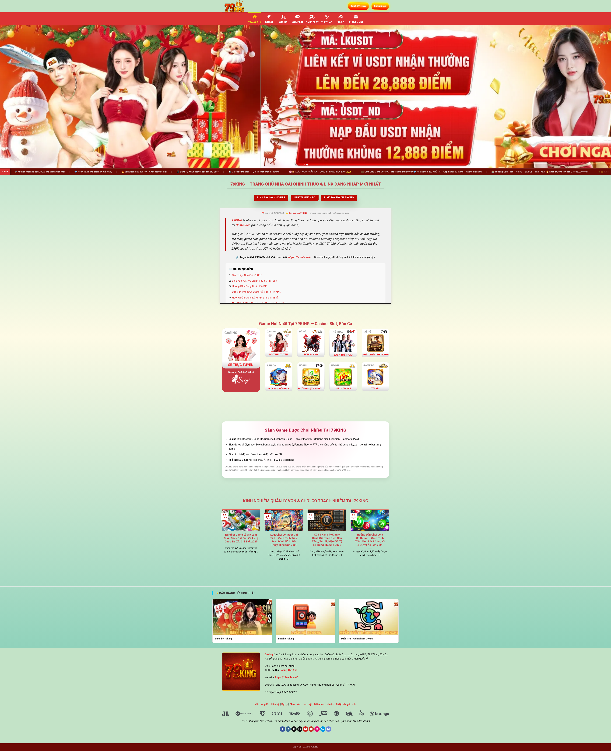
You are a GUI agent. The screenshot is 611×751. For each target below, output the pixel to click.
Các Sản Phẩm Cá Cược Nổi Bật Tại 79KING (256, 292)
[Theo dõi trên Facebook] (282, 729)
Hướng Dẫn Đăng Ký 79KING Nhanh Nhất (255, 297)
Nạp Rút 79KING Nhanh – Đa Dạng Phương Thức (259, 303)
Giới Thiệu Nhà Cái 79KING (247, 275)
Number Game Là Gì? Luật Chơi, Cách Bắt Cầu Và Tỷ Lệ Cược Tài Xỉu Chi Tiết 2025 (241, 538)
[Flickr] (317, 729)
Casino (283, 22)
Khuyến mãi (356, 22)
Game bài (297, 22)
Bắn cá (269, 22)
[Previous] (16, 96)
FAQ (338, 704)
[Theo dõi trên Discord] (328, 729)
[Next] (595, 96)
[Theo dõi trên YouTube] (311, 729)
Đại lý (284, 704)
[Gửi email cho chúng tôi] (299, 729)
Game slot (312, 22)
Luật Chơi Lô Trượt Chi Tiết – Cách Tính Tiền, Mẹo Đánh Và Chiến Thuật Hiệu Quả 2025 (284, 540)
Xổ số (340, 22)
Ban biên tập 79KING (298, 213)
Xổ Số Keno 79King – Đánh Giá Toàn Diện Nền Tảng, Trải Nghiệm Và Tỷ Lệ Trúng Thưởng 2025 (327, 540)
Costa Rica (242, 225)
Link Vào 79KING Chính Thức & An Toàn (254, 280)
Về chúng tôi (262, 704)
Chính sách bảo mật (301, 704)
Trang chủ (254, 22)
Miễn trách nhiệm (324, 704)
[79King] (238, 6)
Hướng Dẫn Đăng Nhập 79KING (249, 286)
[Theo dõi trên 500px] (322, 729)
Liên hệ (275, 704)
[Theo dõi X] (294, 729)
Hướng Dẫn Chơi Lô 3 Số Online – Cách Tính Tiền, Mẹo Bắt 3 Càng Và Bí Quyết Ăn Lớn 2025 (370, 540)
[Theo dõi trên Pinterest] (305, 729)
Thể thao (326, 22)
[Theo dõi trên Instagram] (288, 729)
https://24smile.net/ (299, 257)
